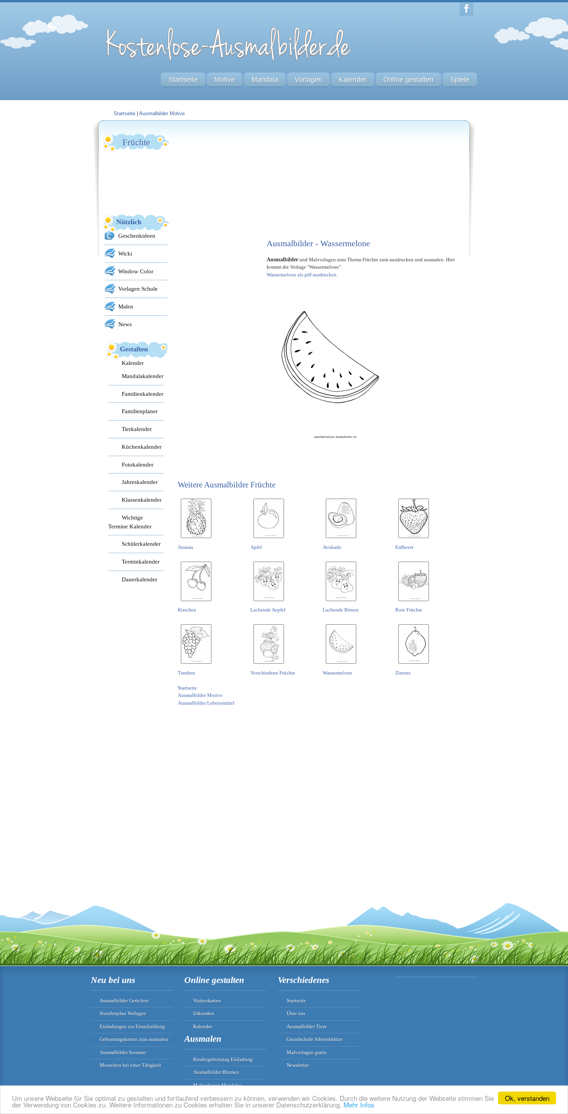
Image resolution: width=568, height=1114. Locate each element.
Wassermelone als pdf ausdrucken (302, 275)
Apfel (256, 547)
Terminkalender (141, 561)
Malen (125, 306)
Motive (224, 79)
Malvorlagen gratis (307, 1052)
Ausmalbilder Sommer (123, 1052)
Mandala (265, 79)
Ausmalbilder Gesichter (124, 1000)
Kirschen (187, 610)
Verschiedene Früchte (272, 673)
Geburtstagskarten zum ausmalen (134, 1039)
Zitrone (403, 673)
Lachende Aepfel (268, 610)
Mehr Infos (359, 1104)
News (125, 324)
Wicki (125, 253)
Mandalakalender (142, 376)
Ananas (185, 547)
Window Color (135, 271)
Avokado (332, 547)
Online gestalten (408, 79)
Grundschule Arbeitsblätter (315, 1039)
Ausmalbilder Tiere (307, 1026)
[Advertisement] (236, 180)
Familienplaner (140, 411)
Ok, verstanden (527, 1098)
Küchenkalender (142, 446)
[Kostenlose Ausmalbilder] (229, 63)
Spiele (459, 79)
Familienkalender (142, 393)
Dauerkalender (139, 579)
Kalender (353, 79)
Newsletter (298, 1065)
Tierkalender (137, 429)
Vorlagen (308, 79)
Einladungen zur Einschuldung (132, 1026)
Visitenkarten (207, 1000)
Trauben (186, 673)
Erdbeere (404, 547)
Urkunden (203, 1013)
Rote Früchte (408, 610)
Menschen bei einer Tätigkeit (130, 1065)
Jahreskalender (140, 482)
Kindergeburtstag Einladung (223, 1059)
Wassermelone (337, 673)
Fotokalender (137, 464)
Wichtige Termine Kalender (129, 522)
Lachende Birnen (341, 610)
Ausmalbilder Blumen (216, 1072)
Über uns (296, 1013)
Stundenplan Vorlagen (123, 1013)
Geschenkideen (136, 235)
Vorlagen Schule (138, 288)
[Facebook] (466, 9)
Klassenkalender (142, 499)
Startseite (183, 79)
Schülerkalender (141, 543)
